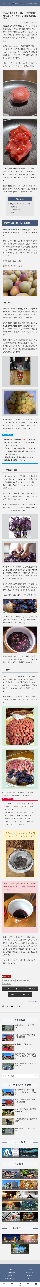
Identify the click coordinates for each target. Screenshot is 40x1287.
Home (10, 1269)
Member (29, 1275)
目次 (17, 199)
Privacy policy (10, 1272)
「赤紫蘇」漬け (16, 210)
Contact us (29, 1272)
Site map (10, 1275)
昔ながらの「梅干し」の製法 (20, 204)
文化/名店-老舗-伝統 (9, 980)
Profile (30, 1269)
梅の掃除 (14, 207)
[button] (26, 994)
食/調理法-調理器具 (23, 980)
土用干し (14, 213)
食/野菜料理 (7, 983)
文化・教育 (7, 976)
